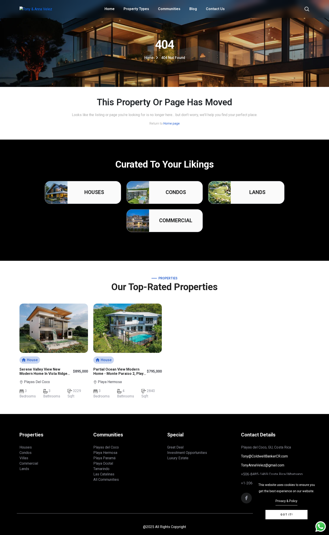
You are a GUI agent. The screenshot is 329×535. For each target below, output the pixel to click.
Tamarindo (101, 469)
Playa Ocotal (103, 463)
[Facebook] (246, 498)
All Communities (106, 479)
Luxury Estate (177, 458)
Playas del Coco (106, 447)
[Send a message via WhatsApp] (320, 526)
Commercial (175, 221)
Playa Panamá (104, 458)
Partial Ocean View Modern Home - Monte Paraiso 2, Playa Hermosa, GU (119, 373)
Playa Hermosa (105, 453)
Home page (171, 123)
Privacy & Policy (286, 501)
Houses (94, 192)
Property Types (136, 9)
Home (110, 9)
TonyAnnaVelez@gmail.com (262, 465)
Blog (193, 9)
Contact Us (215, 9)
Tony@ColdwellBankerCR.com (264, 456)
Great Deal (175, 447)
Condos (176, 192)
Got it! (286, 514)
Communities (169, 9)
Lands (257, 192)
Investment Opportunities (187, 453)
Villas (23, 458)
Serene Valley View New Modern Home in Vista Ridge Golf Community (43, 373)
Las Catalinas (103, 474)
